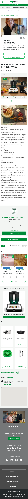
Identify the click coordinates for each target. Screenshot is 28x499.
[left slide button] (2, 281)
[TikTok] (20, 460)
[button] (26, 2)
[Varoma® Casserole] (21, 331)
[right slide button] (25, 281)
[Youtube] (11, 460)
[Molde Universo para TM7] (7, 353)
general (10, 7)
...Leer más (22, 51)
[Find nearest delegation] (2, 2)
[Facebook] (7, 460)
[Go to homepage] (14, 2)
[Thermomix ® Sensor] (21, 353)
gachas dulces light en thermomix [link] (20, 7)
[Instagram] (16, 460)
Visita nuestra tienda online (13, 4)
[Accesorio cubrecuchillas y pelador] (7, 331)
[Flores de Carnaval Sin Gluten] (20, 261)
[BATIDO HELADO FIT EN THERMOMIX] (7, 261)
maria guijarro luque (4, 7)
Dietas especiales (6, 267)
